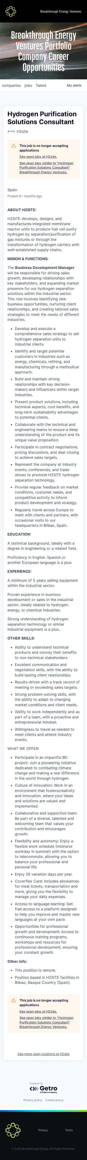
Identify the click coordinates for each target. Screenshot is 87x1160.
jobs (28, 85)
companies (11, 85)
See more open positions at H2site (43, 1054)
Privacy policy (32, 1100)
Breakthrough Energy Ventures (60, 11)
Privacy (43, 1130)
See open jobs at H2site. (38, 156)
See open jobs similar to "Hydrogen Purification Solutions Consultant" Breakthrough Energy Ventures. (46, 167)
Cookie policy (55, 1100)
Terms (69, 1130)
